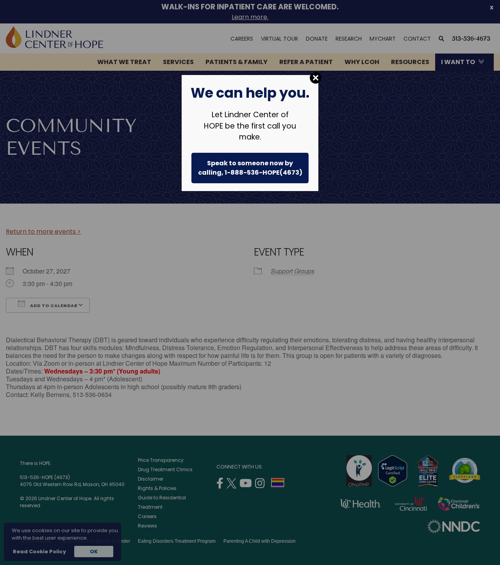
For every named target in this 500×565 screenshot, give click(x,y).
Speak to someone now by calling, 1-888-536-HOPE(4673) (250, 168)
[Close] (315, 78)
